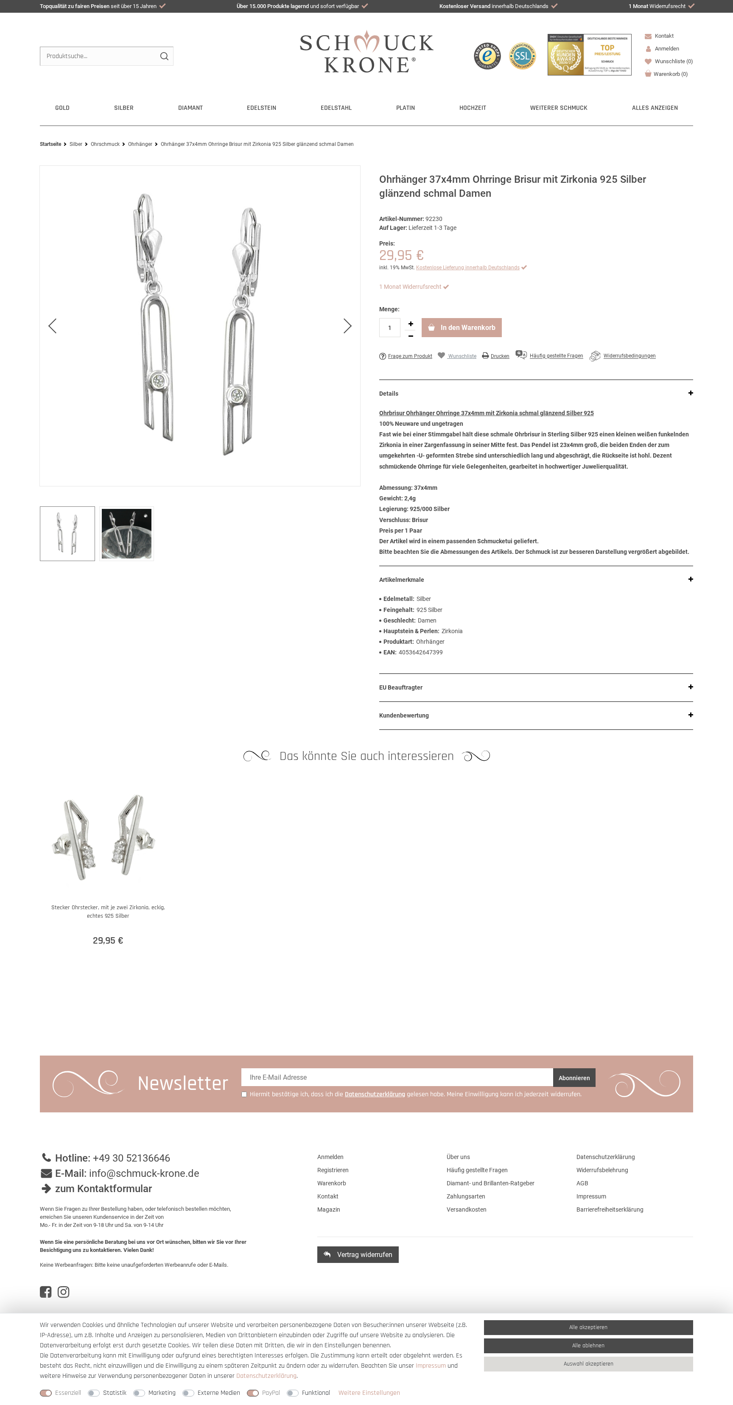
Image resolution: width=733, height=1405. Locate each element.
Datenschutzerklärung (605, 1157)
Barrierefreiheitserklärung (609, 1209)
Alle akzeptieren (588, 1327)
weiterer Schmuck (559, 107)
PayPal (271, 1392)
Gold (62, 107)
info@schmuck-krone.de (144, 1173)
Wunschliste (673, 61)
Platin (405, 107)
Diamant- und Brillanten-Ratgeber (490, 1183)
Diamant (190, 107)
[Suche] (163, 56)
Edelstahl (336, 107)
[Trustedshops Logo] (487, 56)
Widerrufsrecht (657, 6)
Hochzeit (472, 107)
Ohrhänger (140, 144)
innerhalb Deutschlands (493, 6)
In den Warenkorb (467, 328)
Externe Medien (219, 1392)
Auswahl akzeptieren (588, 1364)
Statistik (114, 1392)
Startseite (50, 144)
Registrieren (333, 1170)
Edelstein (261, 107)
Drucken (500, 356)
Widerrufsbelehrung (602, 1170)
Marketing (162, 1392)
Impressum (591, 1196)
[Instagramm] (63, 1292)
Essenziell (68, 1392)
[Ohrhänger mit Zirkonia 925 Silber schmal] (200, 326)
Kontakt (664, 36)
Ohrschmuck (105, 144)
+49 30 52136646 (131, 1158)
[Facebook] (45, 1292)
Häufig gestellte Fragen (477, 1170)
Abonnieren (574, 1078)
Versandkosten (467, 1209)
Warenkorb (671, 74)
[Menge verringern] (411, 336)
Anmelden (330, 1157)
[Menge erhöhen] (411, 324)
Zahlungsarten (466, 1196)
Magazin (328, 1209)
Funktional (316, 1392)
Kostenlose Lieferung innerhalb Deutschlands (468, 268)
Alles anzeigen (655, 107)
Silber (124, 107)
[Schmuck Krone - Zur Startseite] (367, 50)
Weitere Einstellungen (369, 1392)
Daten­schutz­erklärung (266, 1375)
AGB (582, 1183)
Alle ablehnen (588, 1345)
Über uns (458, 1157)
